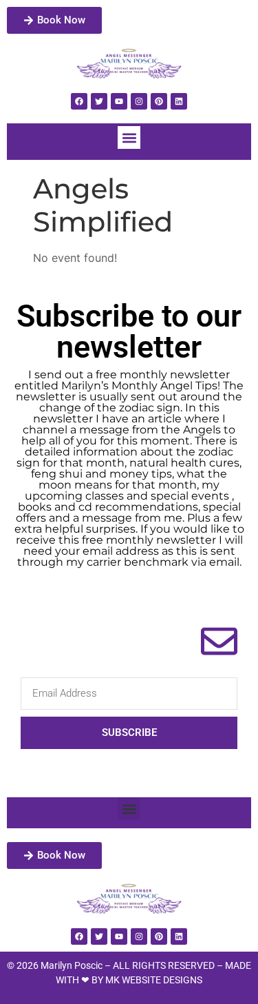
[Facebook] (79, 101)
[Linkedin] (179, 101)
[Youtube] (119, 101)
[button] (129, 137)
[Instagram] (139, 101)
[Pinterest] (159, 101)
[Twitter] (99, 101)
